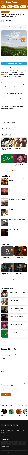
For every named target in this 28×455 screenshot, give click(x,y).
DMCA (2, 432)
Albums (9, 6)
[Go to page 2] (13, 170)
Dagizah (3, 122)
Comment (3, 358)
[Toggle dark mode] (25, 2)
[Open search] (22, 2)
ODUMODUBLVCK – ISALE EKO (6, 149)
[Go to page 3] (14, 170)
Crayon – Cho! (5, 164)
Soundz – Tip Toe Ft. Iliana (16, 316)
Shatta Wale (14, 444)
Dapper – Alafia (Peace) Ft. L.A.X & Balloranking (16, 309)
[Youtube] (11, 425)
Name (2, 371)
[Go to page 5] (16, 170)
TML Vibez (3, 444)
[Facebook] (2, 425)
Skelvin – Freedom (19, 273)
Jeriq (24, 441)
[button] (18, 27)
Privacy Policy (7, 430)
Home (2, 430)
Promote (7, 432)
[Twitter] (5, 425)
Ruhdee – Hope (12, 209)
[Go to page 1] (12, 170)
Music (3, 6)
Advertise (18, 430)
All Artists (23, 405)
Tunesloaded (8, 20)
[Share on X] (16, 27)
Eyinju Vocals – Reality (20, 257)
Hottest (16, 6)
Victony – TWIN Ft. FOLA (16, 324)
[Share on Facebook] (21, 27)
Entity (8, 122)
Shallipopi (9, 444)
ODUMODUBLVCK (4, 441)
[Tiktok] (14, 425)
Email (2, 377)
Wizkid (7, 446)
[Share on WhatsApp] (13, 27)
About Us (13, 430)
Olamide (3, 446)
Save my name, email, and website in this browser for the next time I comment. (14, 384)
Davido (24, 444)
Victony (20, 444)
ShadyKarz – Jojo (6, 257)
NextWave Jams (5, 11)
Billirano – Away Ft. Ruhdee (15, 229)
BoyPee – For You (19, 148)
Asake (20, 441)
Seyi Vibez (16, 441)
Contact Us (24, 430)
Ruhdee (13, 122)
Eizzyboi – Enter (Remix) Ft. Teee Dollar (7, 274)
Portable (10, 441)
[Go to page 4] (15, 170)
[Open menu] (2, 2)
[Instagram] (8, 425)
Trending (23, 6)
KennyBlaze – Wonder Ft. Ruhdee (17, 199)
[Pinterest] (17, 425)
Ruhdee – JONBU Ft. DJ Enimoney (17, 219)
